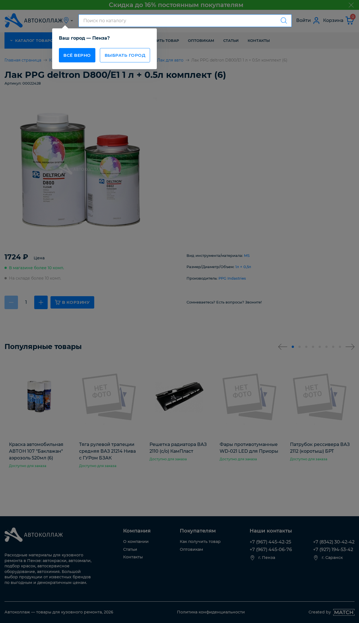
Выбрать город (125, 55)
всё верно (77, 55)
